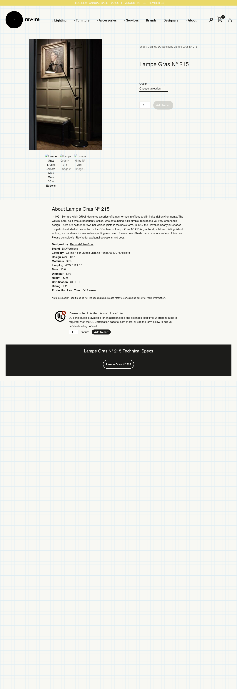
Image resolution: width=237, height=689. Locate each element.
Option (143, 83)
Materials (58, 261)
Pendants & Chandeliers (115, 252)
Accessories (108, 20)
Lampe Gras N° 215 (118, 364)
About (192, 20)
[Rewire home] (22, 19)
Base (55, 269)
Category (58, 253)
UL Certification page (103, 322)
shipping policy (135, 297)
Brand (56, 248)
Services (132, 20)
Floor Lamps (82, 252)
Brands (151, 20)
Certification (60, 282)
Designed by (60, 244)
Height (56, 278)
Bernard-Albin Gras (82, 244)
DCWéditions (70, 248)
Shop (142, 46)
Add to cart (163, 105)
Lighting (60, 20)
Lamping (57, 265)
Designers (170, 20)
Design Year (59, 257)
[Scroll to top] (224, 680)
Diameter (58, 273)
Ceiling (152, 46)
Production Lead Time (66, 290)
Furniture (82, 20)
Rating (56, 286)
